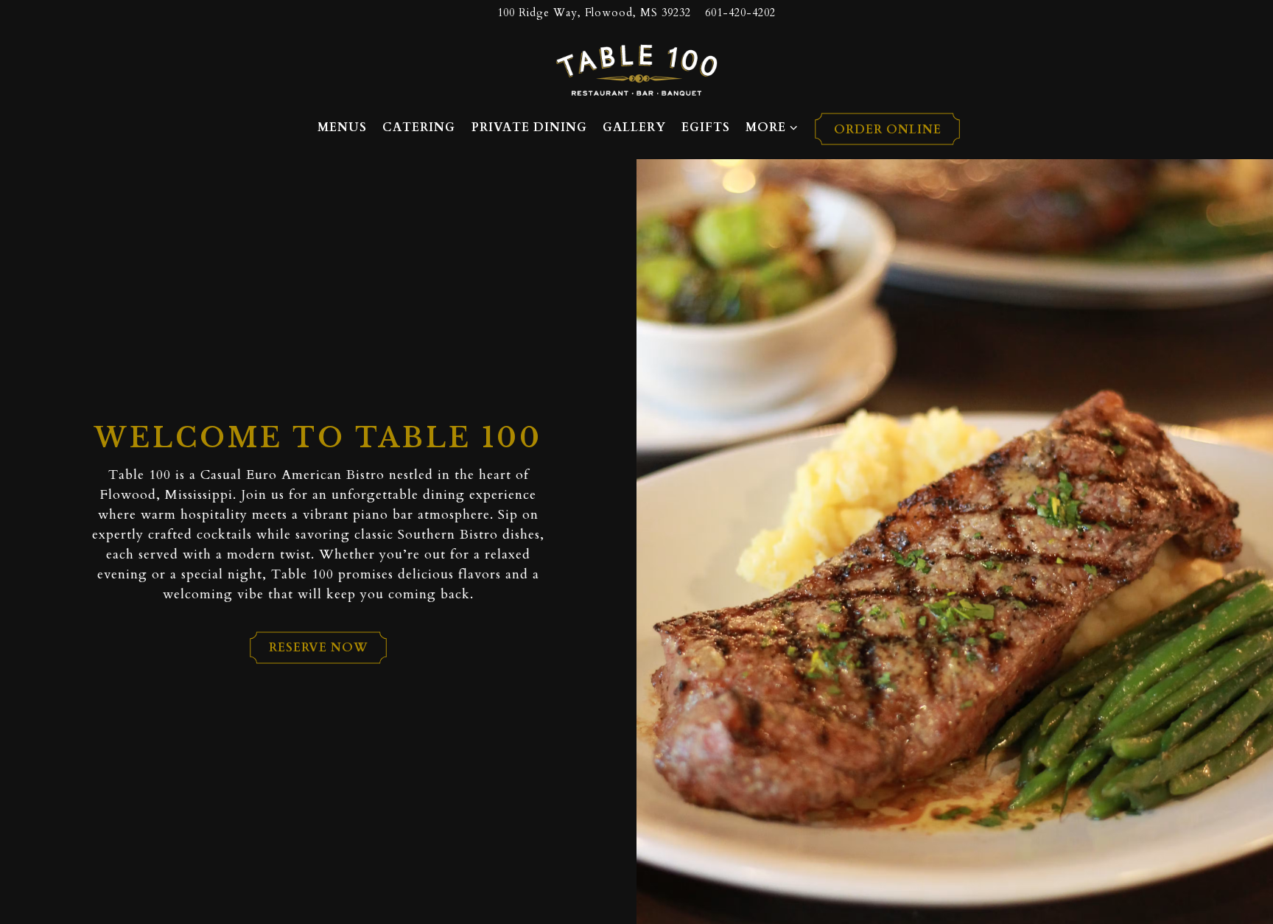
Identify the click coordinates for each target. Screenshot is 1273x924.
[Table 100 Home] (636, 69)
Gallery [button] (634, 127)
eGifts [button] (705, 127)
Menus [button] (342, 127)
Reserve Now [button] (318, 648)
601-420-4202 (740, 13)
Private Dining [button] (529, 127)
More (772, 127)
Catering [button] (418, 127)
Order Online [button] (887, 130)
